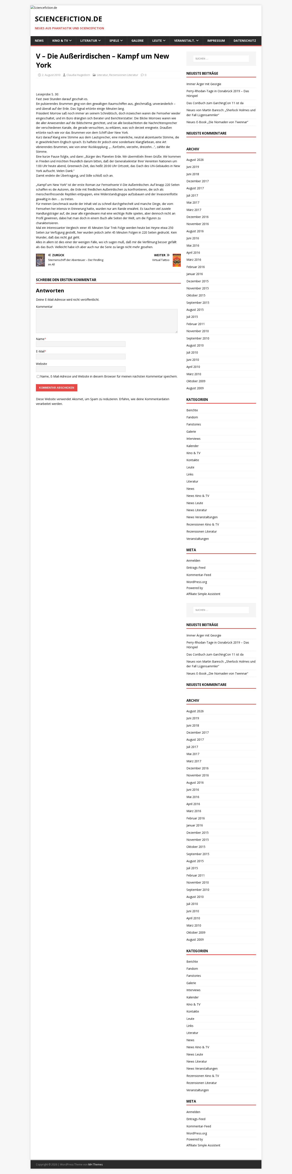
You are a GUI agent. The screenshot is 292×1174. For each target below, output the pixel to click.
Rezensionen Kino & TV (202, 524)
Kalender (192, 446)
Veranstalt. (184, 40)
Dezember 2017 (197, 181)
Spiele (114, 40)
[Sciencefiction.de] (44, 8)
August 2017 (195, 188)
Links (189, 474)
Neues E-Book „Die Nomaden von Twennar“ (217, 122)
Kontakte (192, 460)
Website (41, 364)
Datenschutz (245, 40)
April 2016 (193, 252)
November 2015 (197, 288)
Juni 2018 (192, 174)
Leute (157, 40)
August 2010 (195, 345)
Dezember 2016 (197, 217)
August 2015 (195, 310)
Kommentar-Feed (198, 575)
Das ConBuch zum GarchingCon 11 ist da (214, 103)
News (39, 40)
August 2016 (195, 231)
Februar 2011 (195, 324)
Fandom (192, 417)
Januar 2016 (194, 274)
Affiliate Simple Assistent (203, 594)
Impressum (216, 40)
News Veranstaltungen (202, 517)
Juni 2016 (192, 238)
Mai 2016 (192, 245)
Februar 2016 (195, 267)
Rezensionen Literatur (123, 75)
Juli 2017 (192, 195)
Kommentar (44, 307)
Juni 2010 (192, 360)
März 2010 (193, 374)
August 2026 (195, 160)
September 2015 (197, 303)
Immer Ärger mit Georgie (203, 84)
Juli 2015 (192, 317)
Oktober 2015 (195, 295)
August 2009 (195, 388)
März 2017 (193, 210)
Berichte (192, 410)
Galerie (137, 40)
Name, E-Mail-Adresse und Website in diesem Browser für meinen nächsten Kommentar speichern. (108, 376)
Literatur (88, 40)
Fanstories (193, 424)
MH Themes (95, 1164)
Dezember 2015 (197, 281)
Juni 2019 (192, 167)
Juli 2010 (192, 352)
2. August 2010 (51, 75)
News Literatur (196, 510)
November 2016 (197, 224)
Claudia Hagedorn (78, 75)
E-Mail (40, 351)
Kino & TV (60, 40)
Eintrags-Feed (195, 568)
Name (40, 339)
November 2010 (197, 331)
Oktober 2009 (195, 381)
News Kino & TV (197, 496)
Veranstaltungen (197, 539)
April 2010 (193, 367)
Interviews (193, 439)
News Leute (194, 503)
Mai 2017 (192, 202)
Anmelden (193, 560)
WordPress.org (196, 582)
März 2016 (193, 260)
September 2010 (197, 338)
